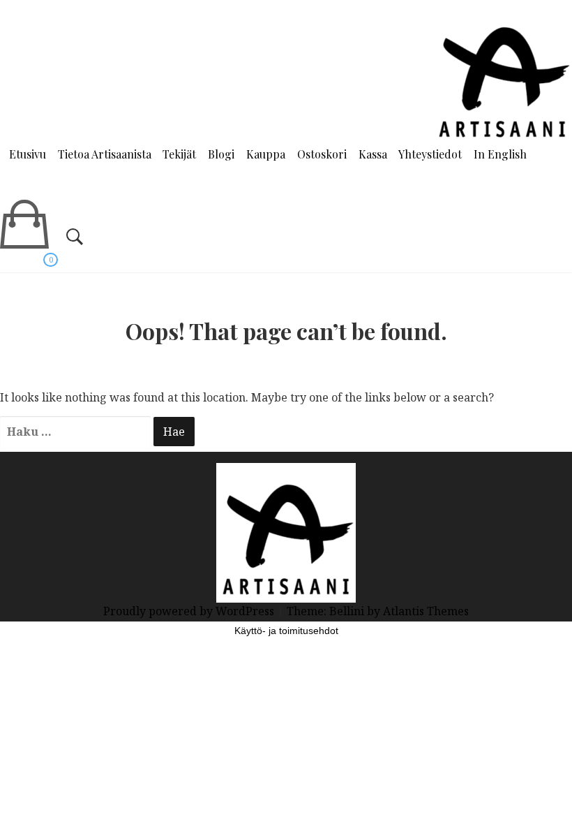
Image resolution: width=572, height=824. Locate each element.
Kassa (373, 154)
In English (500, 154)
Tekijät (179, 154)
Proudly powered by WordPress (190, 611)
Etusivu (27, 154)
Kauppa (265, 154)
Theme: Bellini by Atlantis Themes (378, 611)
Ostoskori (322, 154)
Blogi (221, 154)
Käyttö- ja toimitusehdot (286, 630)
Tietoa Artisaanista (104, 154)
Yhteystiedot (430, 154)
